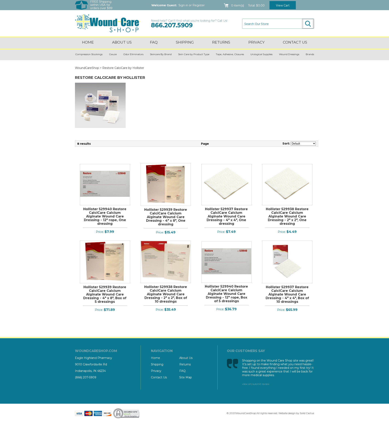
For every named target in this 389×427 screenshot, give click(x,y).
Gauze (113, 54)
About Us (122, 42)
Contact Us (159, 377)
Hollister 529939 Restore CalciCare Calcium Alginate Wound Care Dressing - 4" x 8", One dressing (165, 217)
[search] (308, 24)
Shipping (185, 42)
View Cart (283, 5)
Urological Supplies (261, 54)
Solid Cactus (307, 413)
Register (198, 5)
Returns (221, 42)
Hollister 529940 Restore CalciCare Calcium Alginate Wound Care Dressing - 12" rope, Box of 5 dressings (226, 294)
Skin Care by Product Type (193, 54)
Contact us (295, 42)
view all (246, 383)
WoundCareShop (87, 68)
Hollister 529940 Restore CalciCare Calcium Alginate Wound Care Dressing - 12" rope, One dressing (104, 216)
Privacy (256, 42)
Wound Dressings (289, 54)
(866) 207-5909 (85, 377)
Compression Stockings (89, 54)
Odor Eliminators (133, 54)
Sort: (286, 143)
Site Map (185, 377)
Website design (287, 413)
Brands (310, 54)
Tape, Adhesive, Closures (230, 54)
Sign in (183, 5)
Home (88, 42)
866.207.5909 (172, 25)
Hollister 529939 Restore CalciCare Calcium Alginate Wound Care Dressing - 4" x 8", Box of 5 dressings (104, 294)
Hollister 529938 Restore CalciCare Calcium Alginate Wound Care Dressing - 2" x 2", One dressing (287, 216)
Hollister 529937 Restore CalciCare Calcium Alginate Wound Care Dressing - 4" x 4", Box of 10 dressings (287, 294)
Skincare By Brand (161, 54)
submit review (261, 383)
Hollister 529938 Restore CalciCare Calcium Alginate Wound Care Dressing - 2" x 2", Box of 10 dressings (165, 294)
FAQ (154, 42)
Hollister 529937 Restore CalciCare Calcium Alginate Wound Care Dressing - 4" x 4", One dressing (226, 216)
